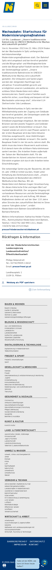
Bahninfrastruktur (11, 493)
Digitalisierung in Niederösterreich (17, 349)
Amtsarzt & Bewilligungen (14, 403)
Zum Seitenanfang (40, 289)
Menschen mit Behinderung (14, 385)
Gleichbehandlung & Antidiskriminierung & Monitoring (24, 375)
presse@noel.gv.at (22, 266)
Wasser (7, 475)
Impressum (20, 544)
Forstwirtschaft (10, 436)
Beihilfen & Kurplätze (12, 416)
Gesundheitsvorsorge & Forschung (17, 407)
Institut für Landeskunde (13, 335)
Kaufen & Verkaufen (12, 310)
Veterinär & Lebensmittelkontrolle (17, 446)
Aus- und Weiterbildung (13, 326)
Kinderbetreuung (11, 380)
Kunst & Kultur (10, 425)
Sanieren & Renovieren (13, 313)
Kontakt (34, 544)
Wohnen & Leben (11, 315)
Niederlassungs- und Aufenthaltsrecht (18, 387)
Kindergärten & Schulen (13, 328)
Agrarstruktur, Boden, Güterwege (17, 434)
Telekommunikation (12, 351)
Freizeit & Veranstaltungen (14, 360)
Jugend (7, 378)
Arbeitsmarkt (9, 520)
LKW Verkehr (9, 500)
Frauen (7, 373)
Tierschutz (8, 392)
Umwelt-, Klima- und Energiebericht (17, 454)
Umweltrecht (9, 470)
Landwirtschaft (10, 441)
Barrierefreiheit (17, 541)
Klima (7, 461)
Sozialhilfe (8, 414)
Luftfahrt (8, 502)
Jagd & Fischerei (11, 439)
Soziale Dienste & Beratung (14, 412)
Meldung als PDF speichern (20, 282)
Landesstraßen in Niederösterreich (17, 488)
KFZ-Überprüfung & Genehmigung (17, 498)
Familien (8, 371)
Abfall (7, 457)
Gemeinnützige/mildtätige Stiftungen (18, 317)
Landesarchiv (9, 330)
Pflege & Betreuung (12, 410)
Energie (7, 459)
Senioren (8, 389)
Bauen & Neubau (11, 308)
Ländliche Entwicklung (13, 443)
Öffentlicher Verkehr (12, 507)
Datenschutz (37, 541)
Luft (6, 464)
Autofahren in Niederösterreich (16, 491)
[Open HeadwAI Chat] (44, 562)
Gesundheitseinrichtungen (14, 405)
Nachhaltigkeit (10, 466)
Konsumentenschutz (12, 382)
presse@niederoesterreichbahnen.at (20, 229)
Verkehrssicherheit (11, 512)
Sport (7, 362)
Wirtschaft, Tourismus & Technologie (18, 532)
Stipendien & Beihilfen (12, 337)
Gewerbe (8, 525)
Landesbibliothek (11, 333)
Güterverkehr (9, 495)
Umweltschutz (10, 473)
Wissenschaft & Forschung (14, 340)
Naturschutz (9, 468)
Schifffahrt (8, 509)
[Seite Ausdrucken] (4, 566)
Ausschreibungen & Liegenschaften (17, 523)
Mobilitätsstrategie (11, 505)
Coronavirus (9, 400)
